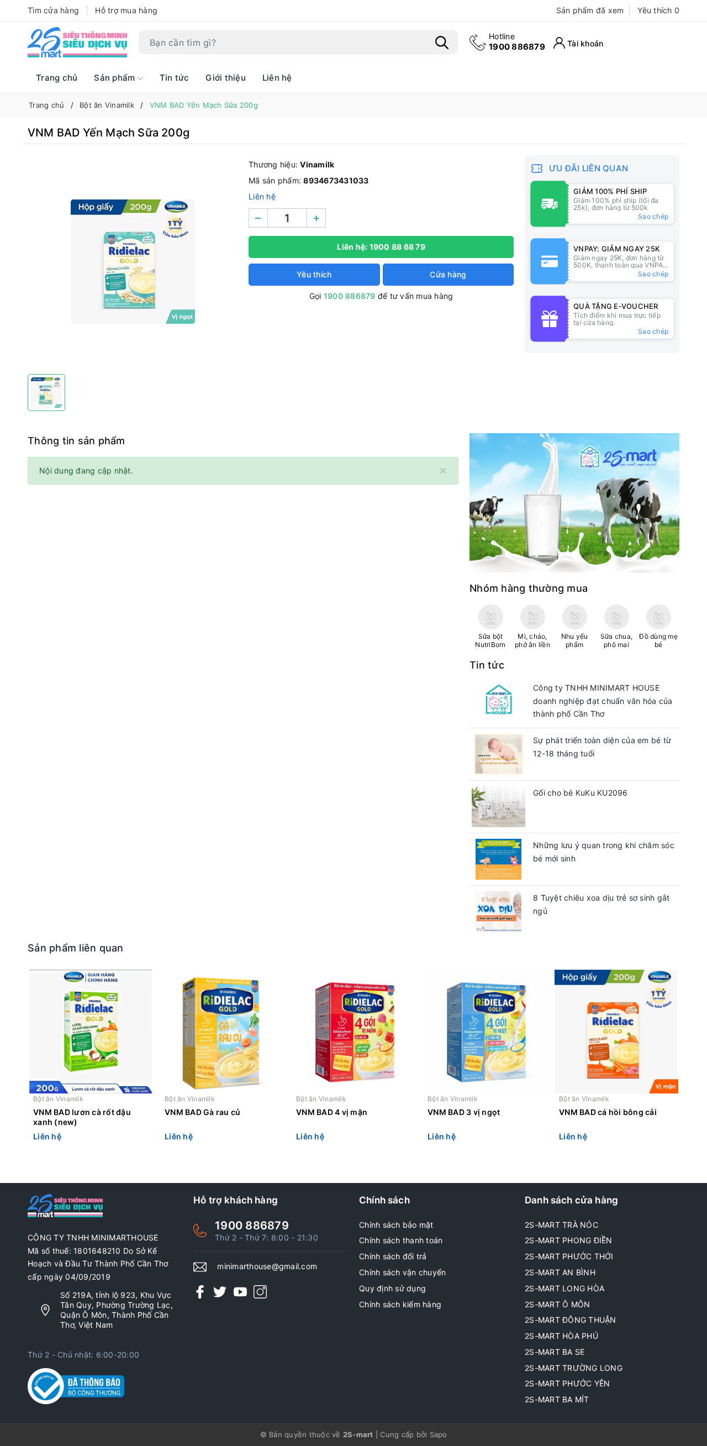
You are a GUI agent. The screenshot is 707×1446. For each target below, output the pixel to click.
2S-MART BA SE (554, 1351)
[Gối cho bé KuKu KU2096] (498, 806)
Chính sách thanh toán (400, 1240)
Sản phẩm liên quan (76, 948)
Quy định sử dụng (392, 1288)
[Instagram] (260, 1291)
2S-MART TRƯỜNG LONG (573, 1368)
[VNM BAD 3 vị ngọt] (485, 1031)
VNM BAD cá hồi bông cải (608, 1112)
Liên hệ (277, 77)
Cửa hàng (448, 274)
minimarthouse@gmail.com (267, 1266)
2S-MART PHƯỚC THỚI (569, 1256)
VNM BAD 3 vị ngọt (464, 1112)
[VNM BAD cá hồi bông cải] (616, 1031)
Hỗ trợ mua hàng (126, 10)
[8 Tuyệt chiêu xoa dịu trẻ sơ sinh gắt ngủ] (498, 911)
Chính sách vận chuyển (402, 1272)
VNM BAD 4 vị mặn (331, 1112)
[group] (133, 262)
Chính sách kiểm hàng (400, 1304)
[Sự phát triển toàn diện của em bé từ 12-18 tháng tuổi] (498, 754)
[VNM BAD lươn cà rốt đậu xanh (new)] (91, 1031)
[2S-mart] (574, 502)
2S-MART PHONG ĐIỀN (569, 1240)
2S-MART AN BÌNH (560, 1272)
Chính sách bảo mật (396, 1224)
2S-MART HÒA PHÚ (561, 1335)
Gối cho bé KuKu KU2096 (580, 792)
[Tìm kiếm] (442, 42)
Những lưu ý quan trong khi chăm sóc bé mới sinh (603, 851)
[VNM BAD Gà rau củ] (222, 1031)
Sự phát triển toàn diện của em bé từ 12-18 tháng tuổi (602, 746)
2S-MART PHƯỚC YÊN (567, 1383)
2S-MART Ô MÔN (557, 1304)
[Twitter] (219, 1291)
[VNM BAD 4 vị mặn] (353, 1031)
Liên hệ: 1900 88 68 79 (381, 246)
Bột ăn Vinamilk (58, 1099)
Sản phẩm (115, 77)
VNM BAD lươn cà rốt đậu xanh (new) (82, 1117)
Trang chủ (56, 77)
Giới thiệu (225, 77)
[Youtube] (240, 1291)
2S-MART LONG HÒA (564, 1288)
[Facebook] (200, 1291)
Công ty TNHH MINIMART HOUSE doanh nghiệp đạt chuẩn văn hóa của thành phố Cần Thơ (603, 701)
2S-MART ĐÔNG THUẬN (570, 1319)
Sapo (438, 1434)
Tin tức (174, 77)
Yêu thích (658, 10)
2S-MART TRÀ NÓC (561, 1224)
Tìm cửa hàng (53, 10)
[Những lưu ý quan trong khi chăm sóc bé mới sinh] (498, 859)
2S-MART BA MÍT (557, 1399)
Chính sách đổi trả (393, 1256)
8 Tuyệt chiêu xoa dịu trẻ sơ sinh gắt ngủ (601, 904)
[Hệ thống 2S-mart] (77, 42)
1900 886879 (517, 41)
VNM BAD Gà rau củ (202, 1112)
